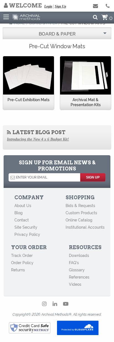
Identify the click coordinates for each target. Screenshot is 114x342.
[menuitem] (57, 33)
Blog (18, 213)
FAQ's (74, 262)
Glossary (77, 270)
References (79, 277)
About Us (22, 205)
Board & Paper (57, 33)
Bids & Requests (80, 205)
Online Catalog (79, 220)
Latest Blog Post (38, 132)
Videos (75, 284)
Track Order (22, 255)
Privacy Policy (27, 234)
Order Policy (22, 262)
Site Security (25, 227)
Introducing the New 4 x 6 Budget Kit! (38, 139)
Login (48, 6)
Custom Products (81, 213)
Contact (21, 220)
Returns (18, 270)
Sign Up (60, 6)
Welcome (25, 5)
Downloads (79, 255)
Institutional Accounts (85, 227)
